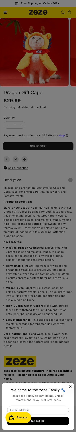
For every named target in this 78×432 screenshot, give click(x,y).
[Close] (70, 387)
